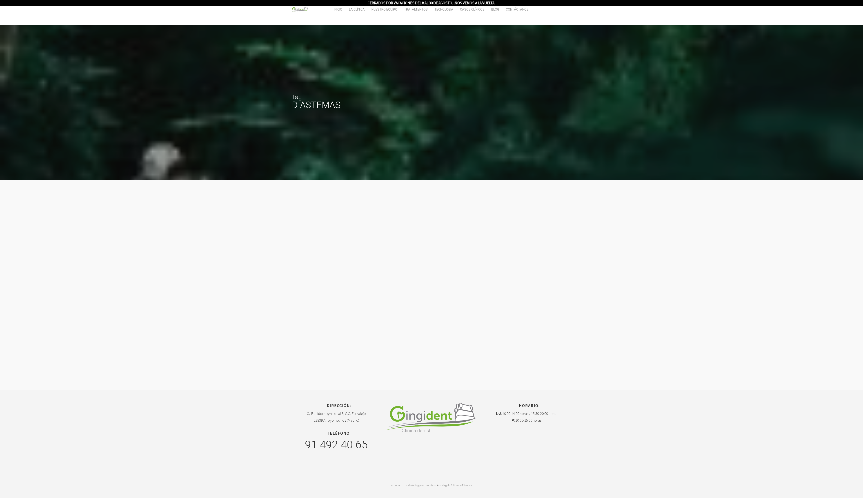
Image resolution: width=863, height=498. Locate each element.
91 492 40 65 (336, 444)
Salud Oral (44, 314)
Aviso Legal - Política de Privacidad (455, 485)
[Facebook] (427, 448)
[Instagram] (436, 448)
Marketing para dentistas (421, 485)
